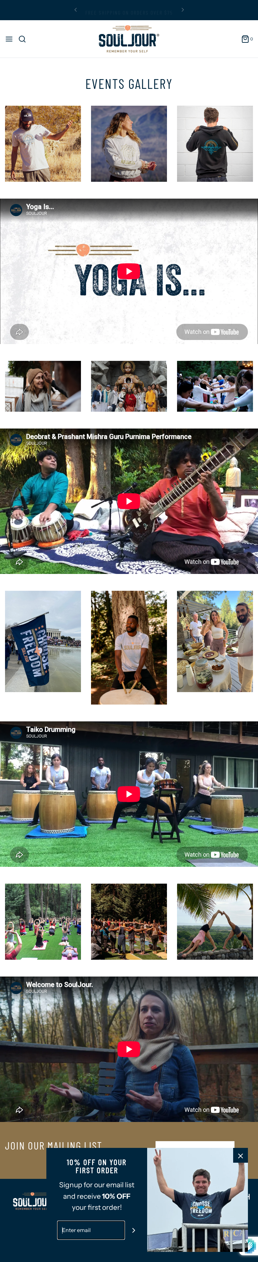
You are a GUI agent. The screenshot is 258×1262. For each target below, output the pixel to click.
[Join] (134, 1230)
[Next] (182, 10)
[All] (43, 144)
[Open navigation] (9, 39)
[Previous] (75, 10)
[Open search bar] (24, 39)
